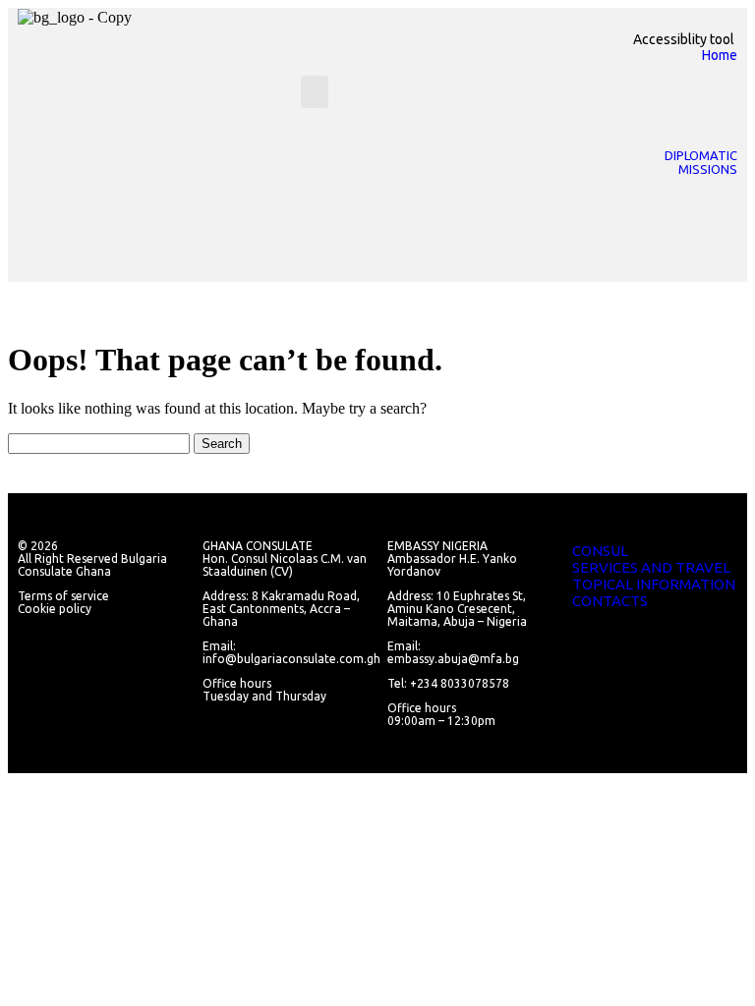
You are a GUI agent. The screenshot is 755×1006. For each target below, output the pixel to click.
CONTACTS (610, 600)
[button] (314, 92)
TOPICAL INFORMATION (653, 584)
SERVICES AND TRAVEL (651, 567)
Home (719, 55)
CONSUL (600, 550)
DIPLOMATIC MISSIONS (701, 162)
